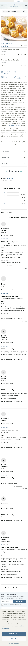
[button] (2, 5)
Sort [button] (2, 212)
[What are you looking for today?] (24, 11)
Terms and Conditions (15, 604)
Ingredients (5, 157)
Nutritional (5, 163)
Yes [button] (14, 318)
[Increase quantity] (25, 54)
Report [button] (17, 318)
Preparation (5, 151)
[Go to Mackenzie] (9, 1)
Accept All (14, 634)
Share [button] (20, 318)
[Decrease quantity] (18, 54)
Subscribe (19, 601)
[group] (14, 179)
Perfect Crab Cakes (6, 138)
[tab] (14, 218)
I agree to (12, 604)
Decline (14, 639)
